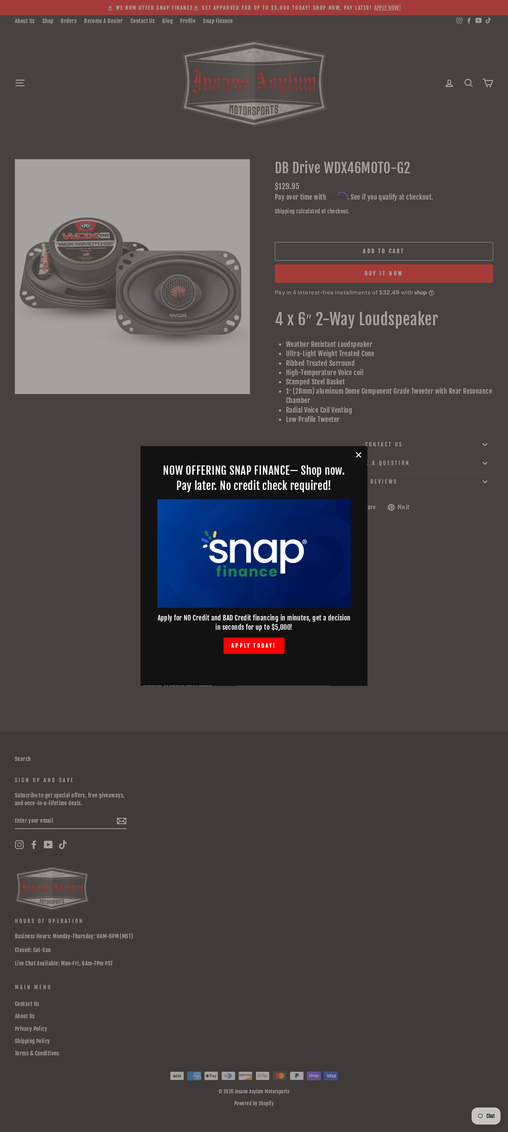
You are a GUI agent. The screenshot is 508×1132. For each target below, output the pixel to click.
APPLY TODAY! (253, 645)
